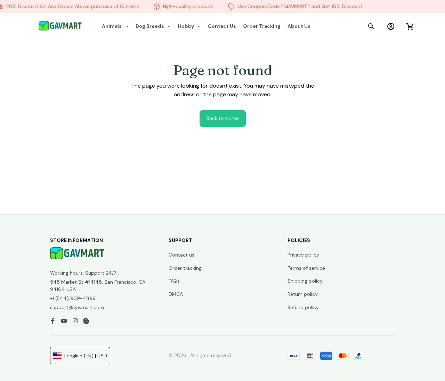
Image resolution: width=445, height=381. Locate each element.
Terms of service (306, 268)
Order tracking (185, 268)
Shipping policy (305, 281)
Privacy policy (303, 255)
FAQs (174, 281)
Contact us (181, 255)
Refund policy (303, 307)
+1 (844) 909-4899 (73, 298)
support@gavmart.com (77, 307)
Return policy (303, 294)
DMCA (176, 294)
